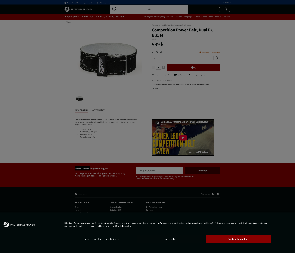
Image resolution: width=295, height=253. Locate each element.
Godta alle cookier (238, 239)
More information (123, 226)
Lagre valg (170, 239)
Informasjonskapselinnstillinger (101, 239)
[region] (147, 232)
